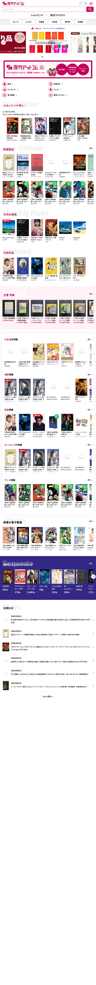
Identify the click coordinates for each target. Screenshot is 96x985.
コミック (15, 22)
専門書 (67, 22)
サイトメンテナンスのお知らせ (54, 28)
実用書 (80, 22)
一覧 (90, 148)
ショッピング (37, 15)
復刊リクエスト (57, 15)
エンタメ (28, 22)
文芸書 (54, 22)
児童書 (41, 22)
